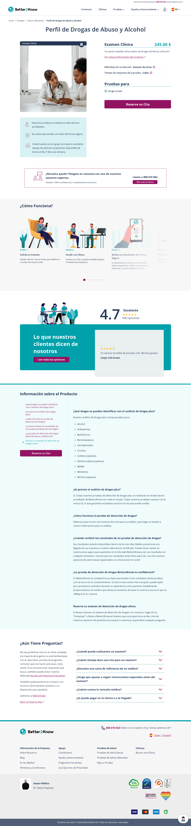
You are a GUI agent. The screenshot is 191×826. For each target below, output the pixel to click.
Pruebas (117, 9)
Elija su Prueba (105, 762)
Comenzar (86, 9)
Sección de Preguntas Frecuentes (47, 675)
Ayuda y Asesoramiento (143, 9)
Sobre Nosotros (28, 752)
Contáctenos (65, 752)
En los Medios (27, 762)
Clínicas (103, 9)
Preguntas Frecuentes (70, 762)
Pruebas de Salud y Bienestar (112, 757)
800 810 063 (161, 2)
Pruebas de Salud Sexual (110, 752)
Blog (22, 757)
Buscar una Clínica (145, 752)
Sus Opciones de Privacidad (73, 767)
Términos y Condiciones (32, 767)
